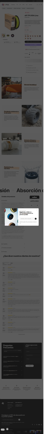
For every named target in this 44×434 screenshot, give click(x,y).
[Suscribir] (36, 219)
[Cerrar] (37, 210)
